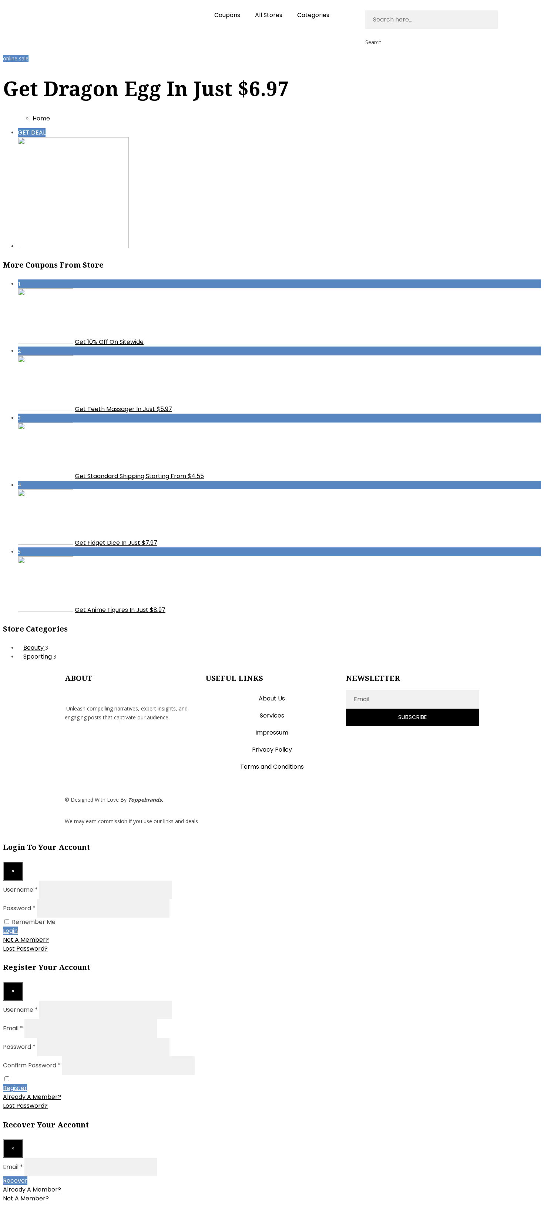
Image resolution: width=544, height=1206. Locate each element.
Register (15, 1088)
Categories (313, 15)
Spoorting (38, 656)
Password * (19, 908)
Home (41, 118)
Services (272, 715)
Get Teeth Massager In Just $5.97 (123, 409)
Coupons (227, 15)
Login (10, 931)
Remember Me (34, 922)
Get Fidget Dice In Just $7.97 (116, 543)
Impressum (271, 732)
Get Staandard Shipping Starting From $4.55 (139, 476)
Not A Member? (26, 939)
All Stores (268, 15)
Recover (15, 1180)
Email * (13, 1028)
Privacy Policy (272, 749)
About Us (272, 698)
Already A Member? (32, 1097)
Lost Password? (25, 948)
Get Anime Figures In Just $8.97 (120, 610)
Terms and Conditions (272, 766)
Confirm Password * (32, 1065)
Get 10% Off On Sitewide (109, 342)
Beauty (34, 647)
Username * (20, 889)
